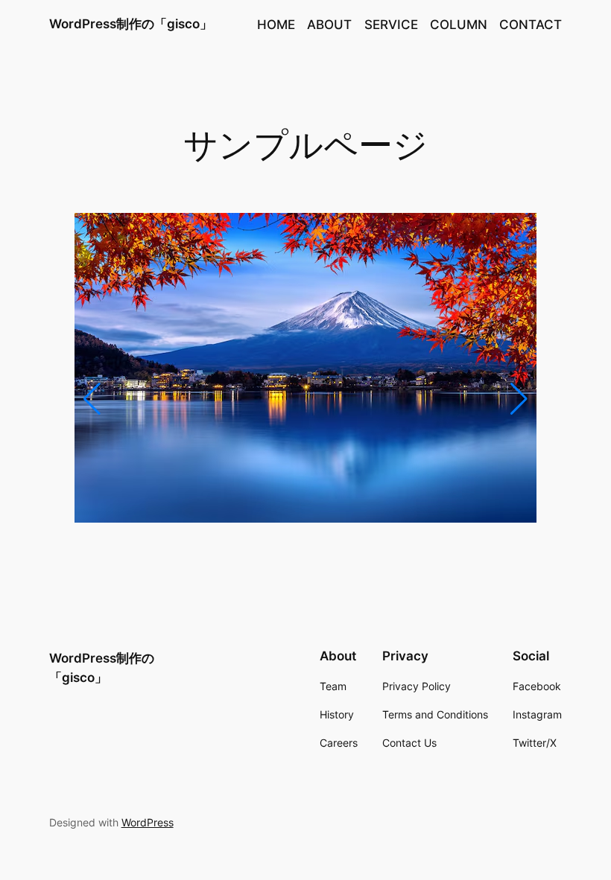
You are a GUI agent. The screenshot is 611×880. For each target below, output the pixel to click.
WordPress (147, 822)
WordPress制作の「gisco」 (130, 23)
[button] (92, 399)
